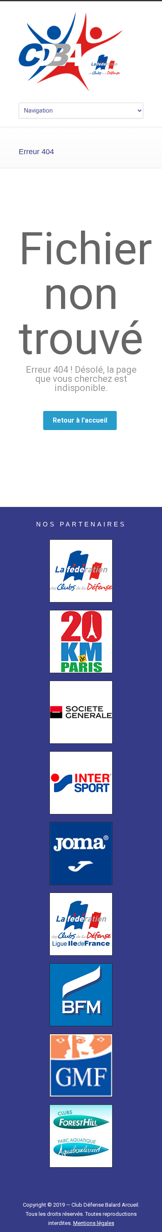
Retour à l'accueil (80, 420)
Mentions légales (93, 1223)
